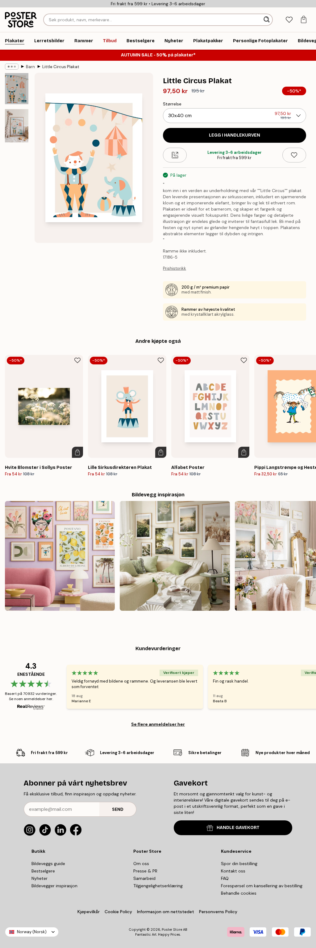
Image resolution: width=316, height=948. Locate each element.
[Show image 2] (16, 125)
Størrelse (172, 104)
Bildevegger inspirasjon (54, 885)
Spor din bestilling (239, 863)
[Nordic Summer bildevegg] (175, 556)
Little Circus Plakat (60, 66)
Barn (30, 66)
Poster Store (172, 929)
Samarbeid (144, 878)
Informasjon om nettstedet (165, 911)
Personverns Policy (219, 911)
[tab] (289, 20)
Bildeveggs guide (48, 863)
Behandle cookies (238, 893)
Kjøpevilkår (88, 911)
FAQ (225, 878)
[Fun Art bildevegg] (60, 556)
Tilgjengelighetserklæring (158, 885)
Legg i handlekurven (234, 135)
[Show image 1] (16, 88)
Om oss (141, 863)
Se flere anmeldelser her (158, 724)
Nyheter (39, 878)
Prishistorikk (174, 268)
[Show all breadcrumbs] (12, 67)
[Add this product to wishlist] (294, 155)
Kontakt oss (233, 871)
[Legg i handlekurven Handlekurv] (77, 452)
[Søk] (267, 20)
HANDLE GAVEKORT (238, 827)
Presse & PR (145, 871)
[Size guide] (175, 155)
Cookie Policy (118, 911)
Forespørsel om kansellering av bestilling (261, 885)
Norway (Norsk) (32, 931)
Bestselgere (43, 871)
